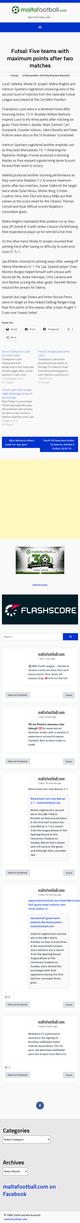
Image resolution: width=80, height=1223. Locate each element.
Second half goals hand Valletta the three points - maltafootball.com (46, 922)
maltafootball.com (39, 17)
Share (69, 695)
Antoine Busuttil (60, 75)
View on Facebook (17, 695)
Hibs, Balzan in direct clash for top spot (19, 442)
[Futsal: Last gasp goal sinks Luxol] (56, 367)
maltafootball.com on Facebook (29, 1190)
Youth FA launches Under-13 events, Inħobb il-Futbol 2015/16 (59, 444)
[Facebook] (40, 1105)
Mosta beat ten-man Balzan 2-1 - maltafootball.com (47, 801)
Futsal (14, 75)
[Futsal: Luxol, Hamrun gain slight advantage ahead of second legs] (20, 407)
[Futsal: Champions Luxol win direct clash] (20, 367)
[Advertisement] (40, 499)
